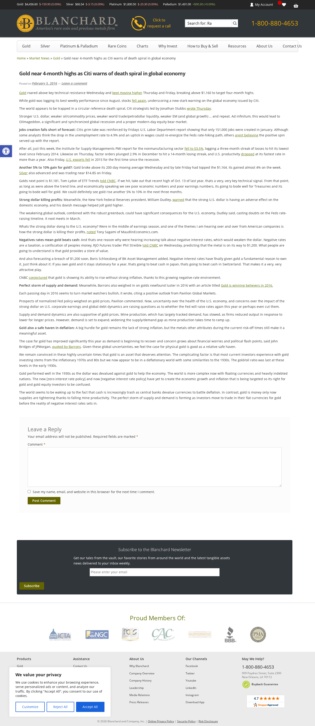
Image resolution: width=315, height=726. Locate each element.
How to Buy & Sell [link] (202, 46)
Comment (36, 444)
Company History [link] (140, 680)
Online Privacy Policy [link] (161, 721)
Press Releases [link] (139, 702)
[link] (6, 151)
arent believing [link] (246, 135)
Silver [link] (45, 46)
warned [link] (178, 199)
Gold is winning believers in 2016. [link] (247, 285)
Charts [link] (142, 46)
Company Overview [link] (141, 673)
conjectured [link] (38, 277)
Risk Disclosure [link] (208, 721)
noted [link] (91, 232)
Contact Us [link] (292, 46)
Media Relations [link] (139, 695)
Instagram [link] (192, 695)
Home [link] (21, 58)
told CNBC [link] (108, 181)
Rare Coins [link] (117, 46)
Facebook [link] (192, 666)
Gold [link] (26, 46)
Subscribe (31, 586)
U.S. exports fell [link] (78, 159)
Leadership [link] (136, 688)
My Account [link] (264, 4)
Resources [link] (237, 46)
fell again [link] (139, 100)
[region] (60, 692)
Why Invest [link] (167, 46)
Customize (30, 707)
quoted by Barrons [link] (66, 346)
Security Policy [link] (186, 721)
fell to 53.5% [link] (193, 148)
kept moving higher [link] (127, 93)
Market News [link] (39, 58)
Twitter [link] (190, 673)
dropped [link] (247, 154)
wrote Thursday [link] (199, 108)
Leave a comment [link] (74, 83)
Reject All (60, 707)
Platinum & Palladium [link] (79, 46)
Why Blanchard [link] (139, 666)
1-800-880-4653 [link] (274, 23)
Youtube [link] (191, 680)
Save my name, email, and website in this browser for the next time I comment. (94, 492)
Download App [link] (195, 702)
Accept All (90, 707)
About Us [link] (264, 46)
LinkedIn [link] (191, 688)
